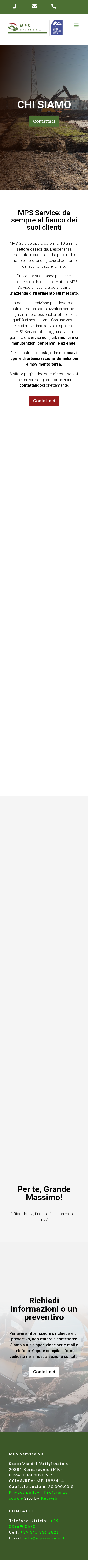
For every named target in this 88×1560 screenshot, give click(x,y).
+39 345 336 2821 (39, 1532)
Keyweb (49, 1498)
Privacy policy (24, 1492)
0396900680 (22, 1526)
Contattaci (44, 121)
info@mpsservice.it (44, 1538)
